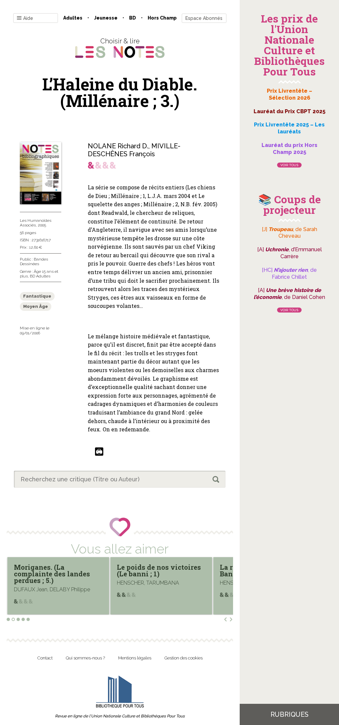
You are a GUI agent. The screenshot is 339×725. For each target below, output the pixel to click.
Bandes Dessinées (34, 261)
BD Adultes (40, 276)
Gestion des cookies (184, 657)
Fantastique (37, 296)
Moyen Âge (35, 306)
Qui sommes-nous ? (85, 657)
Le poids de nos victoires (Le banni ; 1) (56, 570)
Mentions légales (134, 657)
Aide (28, 18)
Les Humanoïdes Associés (35, 222)
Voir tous (289, 165)
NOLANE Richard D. (118, 146)
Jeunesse (106, 18)
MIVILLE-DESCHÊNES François (134, 150)
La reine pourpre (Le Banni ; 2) (151, 570)
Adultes (72, 18)
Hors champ (162, 18)
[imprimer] (99, 452)
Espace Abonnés (203, 18)
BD (132, 18)
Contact (45, 657)
